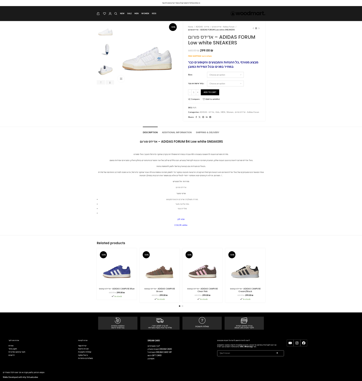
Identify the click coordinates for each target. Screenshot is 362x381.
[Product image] (117, 268)
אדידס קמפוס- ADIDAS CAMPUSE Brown (159, 290)
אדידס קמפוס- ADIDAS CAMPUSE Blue (116, 288)
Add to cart (210, 92)
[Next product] (259, 28)
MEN (223, 112)
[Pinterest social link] (203, 117)
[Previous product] (253, 28)
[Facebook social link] (196, 117)
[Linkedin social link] (206, 117)
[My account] (110, 13)
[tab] (150, 131)
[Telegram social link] (210, 117)
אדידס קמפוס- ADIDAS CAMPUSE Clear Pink (202, 290)
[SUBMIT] (277, 353)
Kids (217, 112)
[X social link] (199, 117)
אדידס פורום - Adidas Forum (223, 27)
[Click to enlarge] (121, 78)
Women (230, 112)
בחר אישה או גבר (195, 83)
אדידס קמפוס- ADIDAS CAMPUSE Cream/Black (245, 290)
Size (190, 74)
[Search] (116, 13)
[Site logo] (248, 13)
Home (190, 27)
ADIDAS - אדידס (203, 27)
